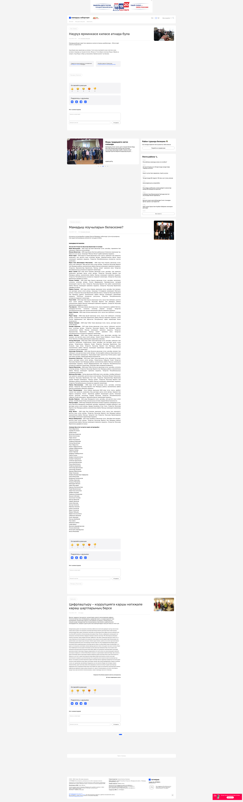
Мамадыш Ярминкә (75, 75)
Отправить (116, 122)
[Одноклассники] (76, 102)
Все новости (158, 213)
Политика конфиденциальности (76, 796)
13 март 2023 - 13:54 (72, 612)
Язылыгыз (230, 797)
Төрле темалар (121, 756)
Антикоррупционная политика (75, 793)
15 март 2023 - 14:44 (72, 38)
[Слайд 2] (100, 166)
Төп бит (71, 21)
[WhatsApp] (85, 102)
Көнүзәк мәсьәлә (80, 21)
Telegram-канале (76, 64)
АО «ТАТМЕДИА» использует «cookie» (77, 794)
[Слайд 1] (98, 166)
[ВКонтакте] (72, 102)
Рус (152, 18)
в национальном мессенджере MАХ (107, 64)
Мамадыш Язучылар (76, 583)
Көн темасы (73, 28)
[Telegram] (81, 102)
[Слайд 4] (105, 166)
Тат (158, 18)
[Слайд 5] (107, 166)
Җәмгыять (89, 21)
